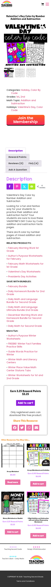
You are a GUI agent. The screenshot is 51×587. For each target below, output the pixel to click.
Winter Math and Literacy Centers (22, 361)
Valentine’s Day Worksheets (24, 271)
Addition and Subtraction (23, 102)
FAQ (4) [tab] (33, 163)
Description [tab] (15, 150)
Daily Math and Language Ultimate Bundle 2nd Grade (22, 308)
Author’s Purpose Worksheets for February (24, 257)
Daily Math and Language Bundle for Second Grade (22, 301)
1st (17, 96)
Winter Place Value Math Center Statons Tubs (21, 369)
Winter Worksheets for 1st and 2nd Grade (25, 377)
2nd (23, 96)
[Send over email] (32, 187)
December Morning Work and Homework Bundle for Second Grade (24, 318)
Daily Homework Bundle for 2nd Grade (25, 293)
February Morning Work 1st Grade (23, 249)
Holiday (25, 90)
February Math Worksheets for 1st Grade (25, 265)
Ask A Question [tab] (17, 169)
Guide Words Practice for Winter (22, 353)
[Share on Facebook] (10, 187)
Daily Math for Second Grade (25, 326)
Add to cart (25, 402)
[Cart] (42, 4)
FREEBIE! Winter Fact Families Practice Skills (24, 345)
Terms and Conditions (25, 581)
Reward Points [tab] (17, 157)
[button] (42, 28)
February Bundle (17, 286)
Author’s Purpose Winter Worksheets (21, 337)
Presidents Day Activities (22, 276)
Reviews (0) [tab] (15, 163)
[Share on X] (24, 187)
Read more (12, 482)
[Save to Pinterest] (17, 187)
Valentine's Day (26, 107)
